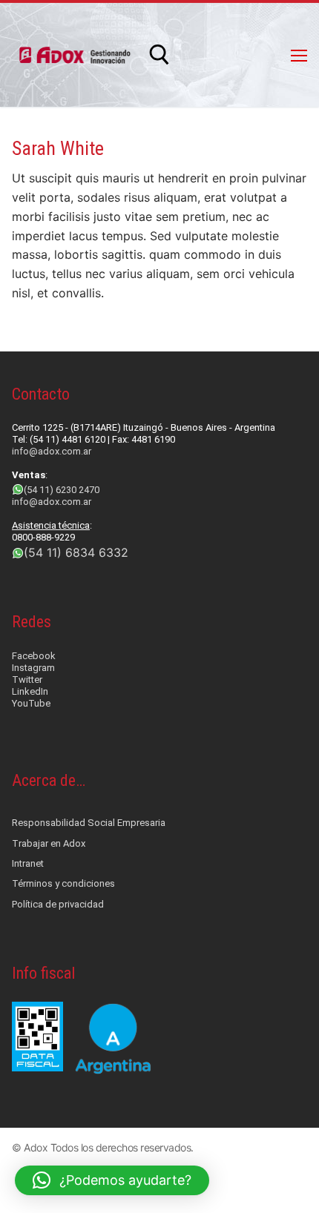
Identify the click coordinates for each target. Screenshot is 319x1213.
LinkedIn (30, 691)
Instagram (33, 667)
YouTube (31, 703)
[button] (112, 1180)
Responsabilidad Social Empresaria (88, 822)
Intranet (28, 863)
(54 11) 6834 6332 (76, 552)
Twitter (27, 679)
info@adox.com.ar (51, 451)
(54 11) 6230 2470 (61, 489)
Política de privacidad (58, 904)
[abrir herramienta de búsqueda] (159, 54)
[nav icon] (299, 54)
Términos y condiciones (63, 883)
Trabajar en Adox (48, 843)
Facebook (34, 655)
